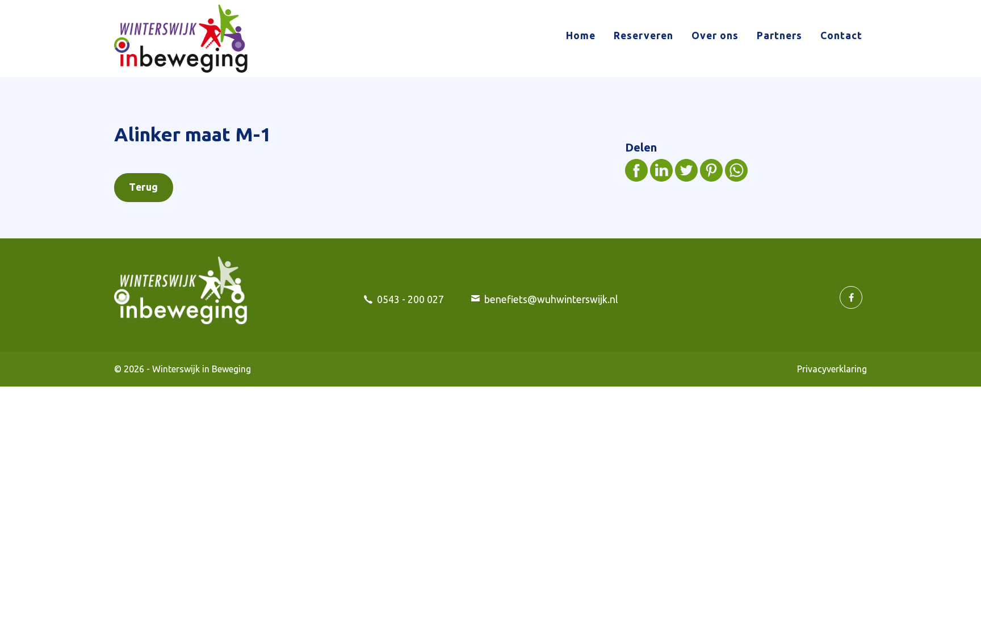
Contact (841, 35)
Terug (143, 187)
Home (581, 35)
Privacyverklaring (832, 369)
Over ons (715, 35)
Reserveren (643, 35)
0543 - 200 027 (410, 299)
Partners (779, 35)
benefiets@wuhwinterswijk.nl (551, 299)
